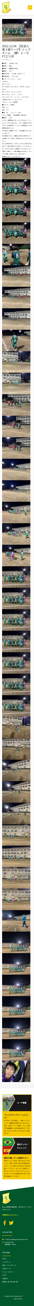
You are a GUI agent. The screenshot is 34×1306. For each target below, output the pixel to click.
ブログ (4, 1275)
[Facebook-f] (4, 1223)
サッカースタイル (8, 1272)
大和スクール (6, 1269)
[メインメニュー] (30, 7)
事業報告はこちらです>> (10, 1215)
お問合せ (5, 1278)
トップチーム (6, 60)
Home (4, 1259)
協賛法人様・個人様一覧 (10, 1282)
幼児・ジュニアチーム (9, 1265)
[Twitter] (11, 1223)
